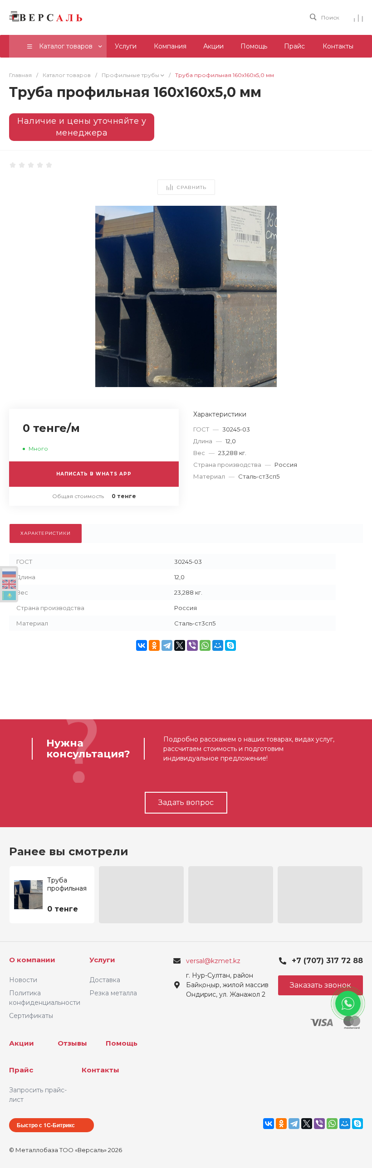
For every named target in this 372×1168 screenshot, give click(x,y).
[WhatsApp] (205, 645)
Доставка (104, 980)
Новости (23, 980)
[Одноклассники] (154, 645)
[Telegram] (167, 645)
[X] (179, 645)
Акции (21, 1043)
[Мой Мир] (217, 645)
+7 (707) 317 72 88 (327, 960)
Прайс (21, 1070)
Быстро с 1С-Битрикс (46, 1125)
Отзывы (72, 1043)
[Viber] (192, 645)
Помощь (121, 1043)
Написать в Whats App (94, 474)
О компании (32, 959)
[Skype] (230, 645)
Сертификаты (31, 1016)
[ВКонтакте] (141, 645)
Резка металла (113, 993)
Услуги (102, 959)
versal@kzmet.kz (213, 961)
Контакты (100, 1070)
